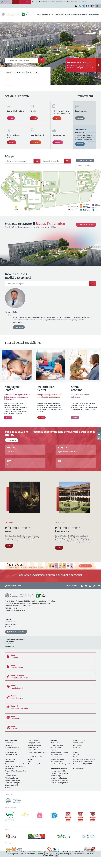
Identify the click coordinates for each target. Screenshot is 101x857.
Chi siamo (35, 2)
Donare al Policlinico (16, 717)
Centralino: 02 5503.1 (14, 585)
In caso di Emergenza (12, 747)
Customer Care (10, 622)
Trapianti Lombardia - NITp (37, 752)
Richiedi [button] (11, 142)
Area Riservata (79, 769)
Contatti (74, 2)
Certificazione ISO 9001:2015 (83, 764)
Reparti (84, 14)
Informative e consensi (12, 780)
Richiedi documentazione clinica (15, 764)
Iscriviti (80, 144)
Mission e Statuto (56, 754)
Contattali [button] (35, 142)
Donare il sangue (14, 656)
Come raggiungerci (11, 624)
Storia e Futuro (55, 743)
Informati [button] (57, 142)
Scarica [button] (56, 118)
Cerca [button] (11, 118)
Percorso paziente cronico (13, 750)
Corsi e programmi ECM (58, 771)
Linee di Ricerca (78, 743)
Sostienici (15, 2)
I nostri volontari (10, 776)
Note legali (76, 754)
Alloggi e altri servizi (11, 778)
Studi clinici (77, 747)
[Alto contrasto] (80, 6)
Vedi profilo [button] (19, 327)
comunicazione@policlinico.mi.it (63, 574)
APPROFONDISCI (48, 856)
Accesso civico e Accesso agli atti (84, 759)
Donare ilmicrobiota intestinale (19, 707)
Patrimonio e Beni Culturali (59, 752)
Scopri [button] (9, 545)
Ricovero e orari (10, 759)
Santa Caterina (33, 747)
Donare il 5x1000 (14, 727)
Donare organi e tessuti (17, 687)
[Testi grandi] (76, 6)
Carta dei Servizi (55, 757)
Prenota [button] (80, 118)
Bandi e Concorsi (61, 2)
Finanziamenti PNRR (57, 759)
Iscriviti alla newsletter (17, 631)
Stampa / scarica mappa (85, 160)
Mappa (7, 626)
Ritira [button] (34, 118)
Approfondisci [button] (11, 440)
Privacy (7, 787)
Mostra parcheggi (84, 166)
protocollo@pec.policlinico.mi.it (15, 610)
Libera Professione (11, 752)
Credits (75, 757)
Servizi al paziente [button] (43, 14)
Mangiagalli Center (34, 743)
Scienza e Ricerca (94, 14)
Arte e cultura (82, 2)
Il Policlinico (25, 2)
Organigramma (55, 750)
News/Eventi (43, 2)
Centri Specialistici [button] (57, 14)
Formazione (51, 2)
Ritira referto (9, 761)
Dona (68, 2)
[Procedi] (98, 65)
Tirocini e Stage (55, 776)
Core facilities (77, 745)
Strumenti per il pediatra (58, 778)
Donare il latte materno (17, 666)
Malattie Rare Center (35, 745)
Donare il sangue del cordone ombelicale (20, 676)
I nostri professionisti (73, 14)
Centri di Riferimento (35, 750)
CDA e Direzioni (55, 747)
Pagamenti (8, 745)
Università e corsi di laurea (59, 773)
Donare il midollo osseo (17, 697)
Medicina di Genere (56, 761)
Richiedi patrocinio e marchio (83, 761)
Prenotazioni (9, 743)
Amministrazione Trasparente (60, 764)
